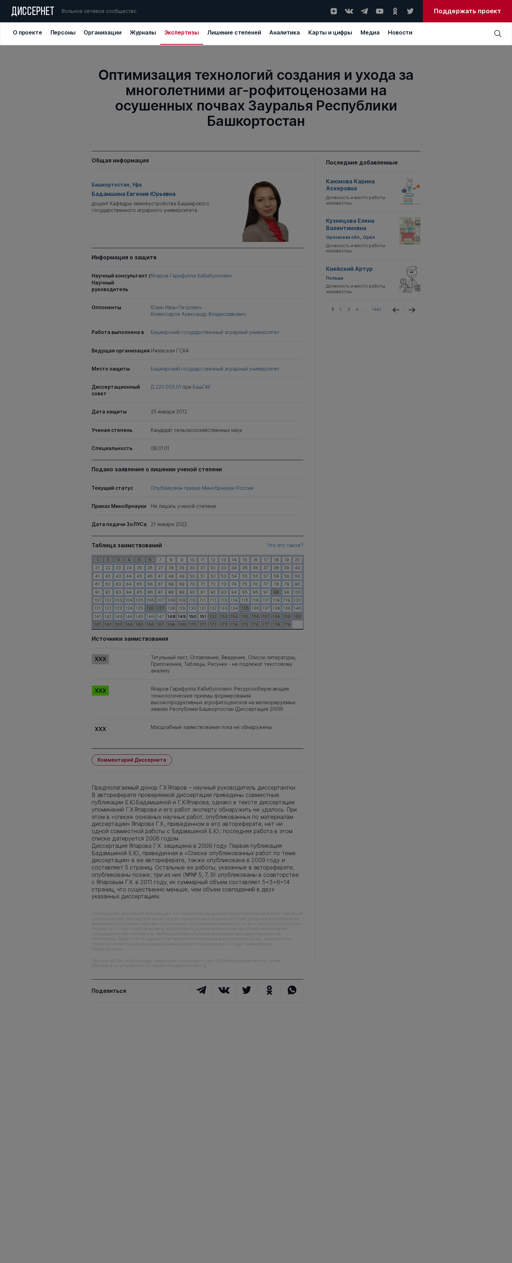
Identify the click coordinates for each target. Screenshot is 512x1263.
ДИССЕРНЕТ (33, 12)
